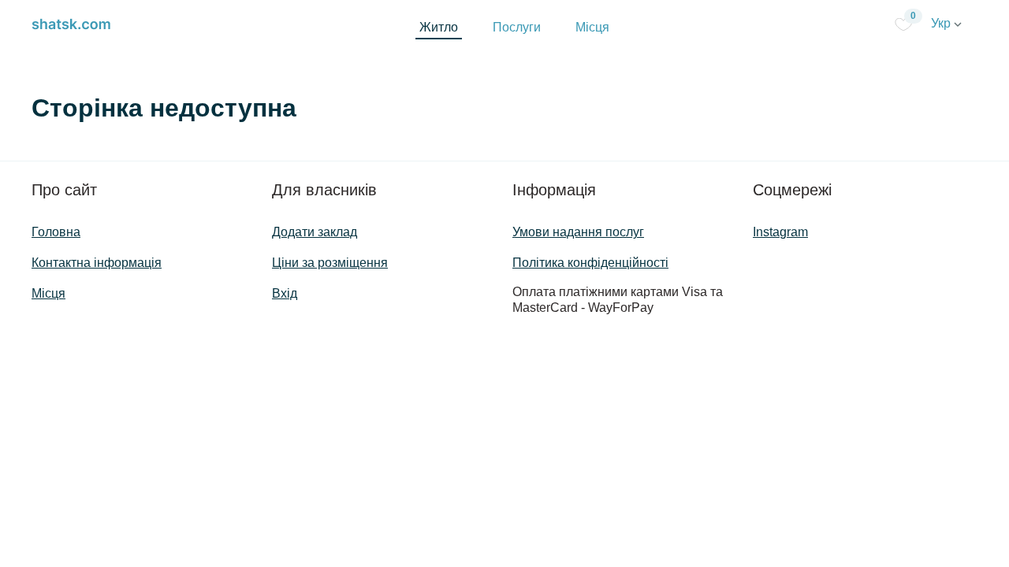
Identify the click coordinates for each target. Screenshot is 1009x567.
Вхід (284, 293)
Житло (438, 27)
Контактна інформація (97, 262)
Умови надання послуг (578, 232)
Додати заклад (314, 232)
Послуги (517, 27)
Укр (942, 23)
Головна (56, 232)
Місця (592, 27)
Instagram (780, 232)
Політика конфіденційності (590, 262)
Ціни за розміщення (330, 262)
